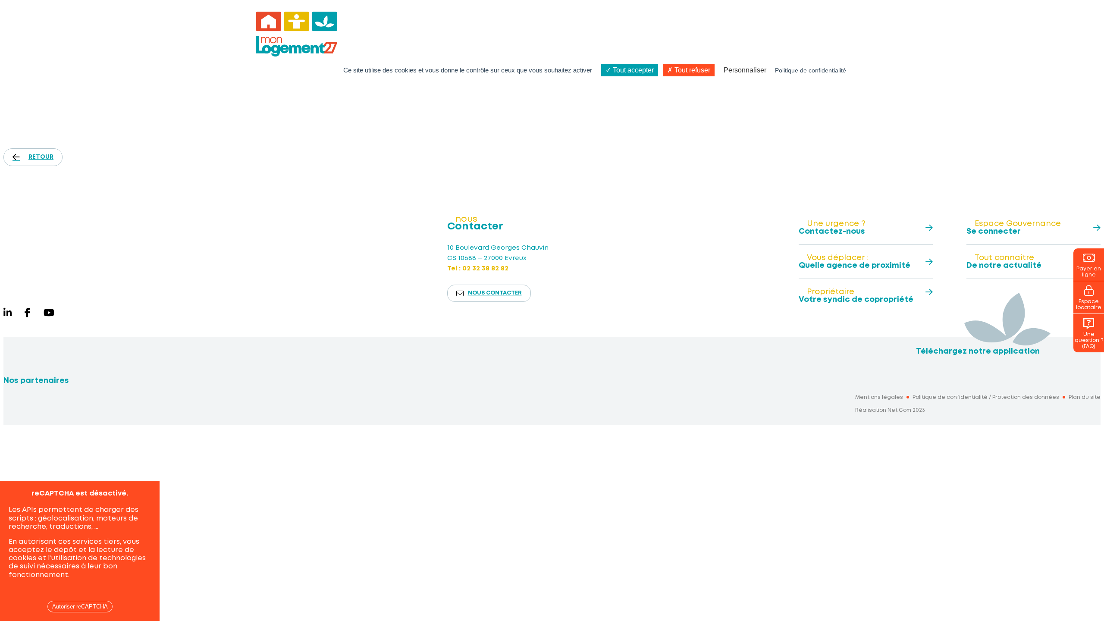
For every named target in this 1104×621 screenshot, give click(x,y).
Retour (40, 157)
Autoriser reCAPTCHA (80, 606)
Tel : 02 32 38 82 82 (477, 269)
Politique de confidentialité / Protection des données (986, 397)
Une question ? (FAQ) (1089, 340)
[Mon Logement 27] (81, 240)
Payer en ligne (1088, 272)
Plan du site (1085, 397)
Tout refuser (691, 70)
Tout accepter (632, 70)
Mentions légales (879, 397)
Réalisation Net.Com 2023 (890, 410)
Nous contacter (495, 293)
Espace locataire (1088, 304)
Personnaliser (745, 70)
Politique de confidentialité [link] (810, 70)
